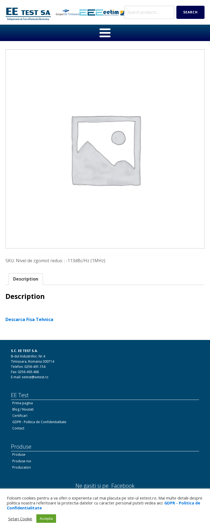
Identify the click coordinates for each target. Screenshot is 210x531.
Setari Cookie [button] (20, 518)
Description (25, 279)
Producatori (21, 467)
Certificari (19, 415)
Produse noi (21, 461)
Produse (18, 454)
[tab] (25, 279)
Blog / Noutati (23, 409)
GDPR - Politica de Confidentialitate (39, 422)
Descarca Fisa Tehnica (29, 319)
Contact (18, 428)
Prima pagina (22, 403)
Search (190, 12)
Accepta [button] (46, 518)
